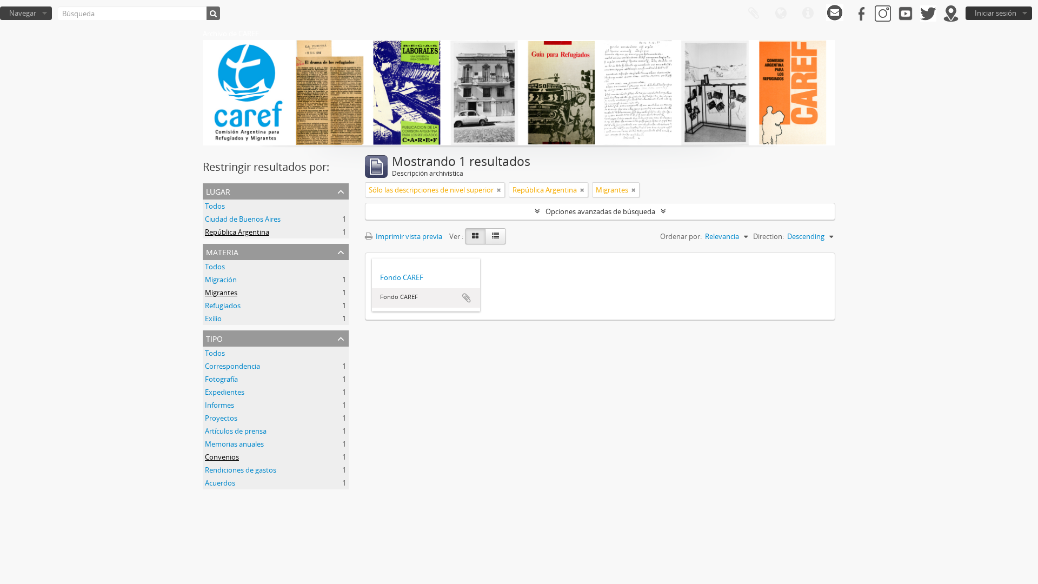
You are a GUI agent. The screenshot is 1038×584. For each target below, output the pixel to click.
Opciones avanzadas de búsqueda (600, 211)
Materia (222, 251)
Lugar (218, 190)
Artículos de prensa (236, 431)
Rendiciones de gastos (240, 470)
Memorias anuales (234, 444)
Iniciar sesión (995, 13)
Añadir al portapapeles (466, 298)
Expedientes (224, 392)
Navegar (22, 13)
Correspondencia (232, 366)
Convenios (222, 457)
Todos (215, 206)
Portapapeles (753, 13)
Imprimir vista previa (408, 236)
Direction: (768, 236)
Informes (219, 405)
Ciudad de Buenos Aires (243, 219)
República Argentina (237, 232)
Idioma (780, 13)
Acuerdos (220, 483)
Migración (221, 279)
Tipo (214, 337)
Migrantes (221, 292)
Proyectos (221, 418)
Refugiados (223, 305)
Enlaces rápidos (807, 13)
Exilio (213, 318)
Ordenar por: (681, 236)
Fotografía (221, 379)
